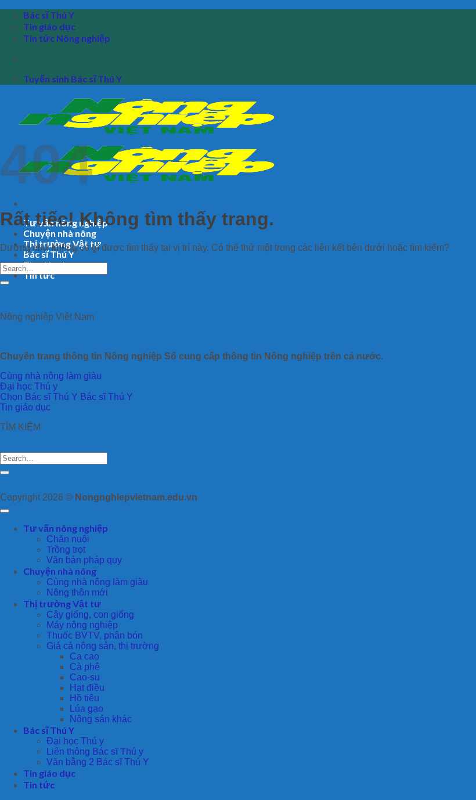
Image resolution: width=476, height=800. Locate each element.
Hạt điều (87, 688)
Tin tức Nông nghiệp (66, 38)
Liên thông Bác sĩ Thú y (94, 751)
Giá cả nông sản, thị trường (102, 646)
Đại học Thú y (75, 741)
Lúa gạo (86, 708)
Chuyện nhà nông (59, 233)
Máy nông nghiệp (82, 625)
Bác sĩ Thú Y (48, 14)
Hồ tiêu (84, 698)
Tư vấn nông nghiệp (65, 528)
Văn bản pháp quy (84, 560)
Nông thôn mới (77, 592)
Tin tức (39, 274)
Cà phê (85, 667)
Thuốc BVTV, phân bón (94, 635)
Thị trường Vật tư (62, 603)
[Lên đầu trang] (4, 511)
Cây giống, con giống (90, 614)
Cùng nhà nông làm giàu (97, 582)
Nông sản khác (101, 719)
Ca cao (84, 656)
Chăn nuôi (67, 539)
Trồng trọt (65, 549)
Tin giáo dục (49, 26)
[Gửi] (4, 282)
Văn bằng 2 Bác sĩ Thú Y (97, 762)
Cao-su (85, 677)
